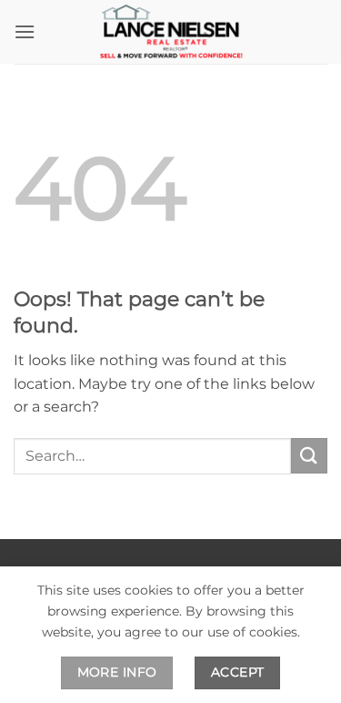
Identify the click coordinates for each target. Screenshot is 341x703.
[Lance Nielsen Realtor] (171, 32)
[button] (24, 31)
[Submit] (309, 456)
